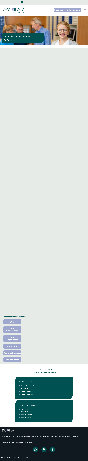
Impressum (5, 442)
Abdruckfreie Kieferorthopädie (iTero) (21, 240)
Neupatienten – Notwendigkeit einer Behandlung (20, 111)
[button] (22, 2)
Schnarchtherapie (12, 160)
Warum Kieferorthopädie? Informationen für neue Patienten (63, 266)
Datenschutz (13, 442)
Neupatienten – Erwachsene (17, 290)
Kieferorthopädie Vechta (71, 436)
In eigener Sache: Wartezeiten (62, 137)
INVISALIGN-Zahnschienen (32, 436)
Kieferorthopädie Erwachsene (12, 436)
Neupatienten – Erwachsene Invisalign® (61, 291)
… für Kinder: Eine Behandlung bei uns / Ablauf (65, 241)
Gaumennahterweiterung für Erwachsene (17, 214)
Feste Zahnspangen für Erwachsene (64, 187)
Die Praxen (9, 86)
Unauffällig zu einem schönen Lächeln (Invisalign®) (21, 188)
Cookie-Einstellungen (25, 442)
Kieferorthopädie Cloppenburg (52, 436)
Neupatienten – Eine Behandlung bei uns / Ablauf (64, 111)
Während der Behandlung (16, 137)
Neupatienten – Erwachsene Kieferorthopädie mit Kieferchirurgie (64, 161)
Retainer (52, 213)
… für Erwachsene (12, 265)
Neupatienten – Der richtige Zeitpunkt (65, 86)
